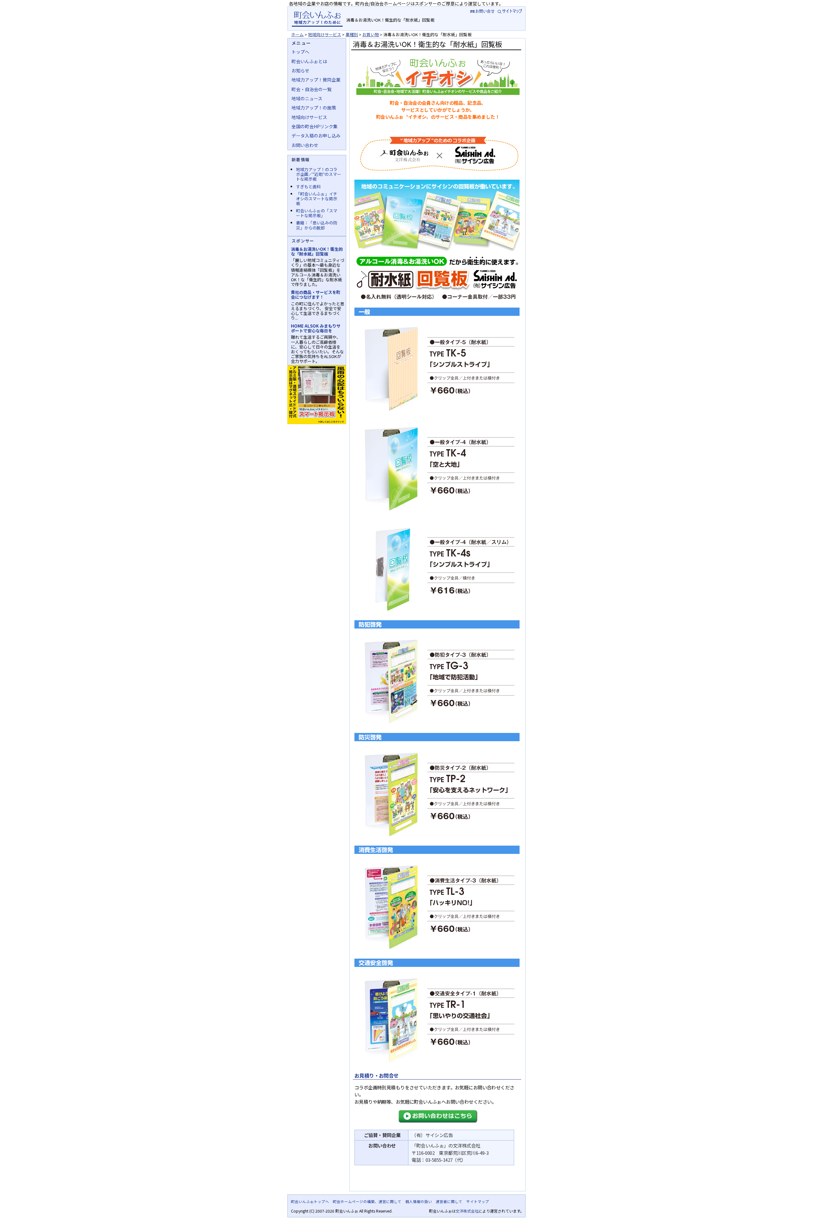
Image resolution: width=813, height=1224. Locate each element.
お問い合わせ (305, 145)
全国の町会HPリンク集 (315, 126)
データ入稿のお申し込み (316, 135)
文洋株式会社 (467, 1211)
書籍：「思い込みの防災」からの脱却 (316, 225)
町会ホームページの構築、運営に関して (367, 1201)
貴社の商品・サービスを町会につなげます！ (315, 294)
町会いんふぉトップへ (310, 1201)
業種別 (352, 34)
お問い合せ (482, 11)
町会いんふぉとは (309, 61)
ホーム (297, 34)
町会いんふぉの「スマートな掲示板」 (316, 213)
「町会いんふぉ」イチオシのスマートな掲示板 (316, 198)
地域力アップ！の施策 (314, 107)
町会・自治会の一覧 (312, 89)
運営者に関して (449, 1201)
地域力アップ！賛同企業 (316, 79)
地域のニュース (307, 98)
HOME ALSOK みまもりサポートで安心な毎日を (315, 328)
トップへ (300, 52)
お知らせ (300, 70)
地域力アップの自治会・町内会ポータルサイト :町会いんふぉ (317, 18)
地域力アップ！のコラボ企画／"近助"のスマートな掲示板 (318, 174)
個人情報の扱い (418, 1201)
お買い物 (370, 34)
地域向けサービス (324, 34)
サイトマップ (510, 11)
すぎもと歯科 (308, 186)
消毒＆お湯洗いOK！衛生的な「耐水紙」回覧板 (317, 251)
